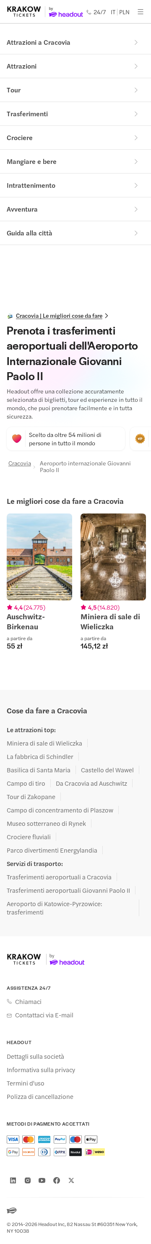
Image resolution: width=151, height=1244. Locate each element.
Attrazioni (21, 66)
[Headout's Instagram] (27, 1180)
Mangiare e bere (32, 161)
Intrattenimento (31, 185)
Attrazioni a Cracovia (38, 42)
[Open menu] (140, 12)
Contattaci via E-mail (44, 1015)
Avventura (22, 209)
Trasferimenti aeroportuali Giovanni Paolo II (68, 890)
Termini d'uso (25, 1083)
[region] (75, 586)
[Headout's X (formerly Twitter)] (71, 1180)
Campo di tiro (26, 783)
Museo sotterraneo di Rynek (46, 823)
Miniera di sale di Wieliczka (44, 743)
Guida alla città (29, 233)
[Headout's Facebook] (56, 1180)
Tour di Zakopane (31, 796)
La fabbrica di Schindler (40, 756)
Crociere (20, 137)
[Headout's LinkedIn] (13, 1180)
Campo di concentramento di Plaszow (60, 810)
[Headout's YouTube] (42, 1180)
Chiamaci (28, 1001)
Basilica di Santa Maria (38, 770)
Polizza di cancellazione (40, 1096)
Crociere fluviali (29, 837)
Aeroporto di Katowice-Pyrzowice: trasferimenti (54, 907)
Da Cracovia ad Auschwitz (91, 783)
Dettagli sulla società (35, 1056)
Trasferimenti (27, 113)
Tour (14, 90)
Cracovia (18, 463)
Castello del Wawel (107, 770)
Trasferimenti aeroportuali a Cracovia (59, 877)
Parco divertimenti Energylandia (52, 850)
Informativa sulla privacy (41, 1069)
